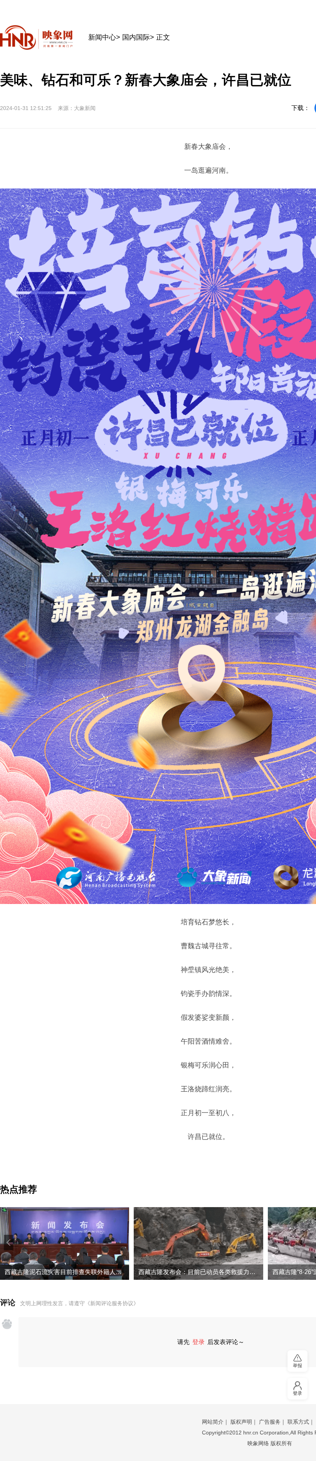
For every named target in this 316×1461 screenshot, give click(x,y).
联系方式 (298, 1422)
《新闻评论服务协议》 (112, 1303)
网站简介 (213, 1422)
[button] (8, 1242)
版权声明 (241, 1422)
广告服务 (270, 1422)
